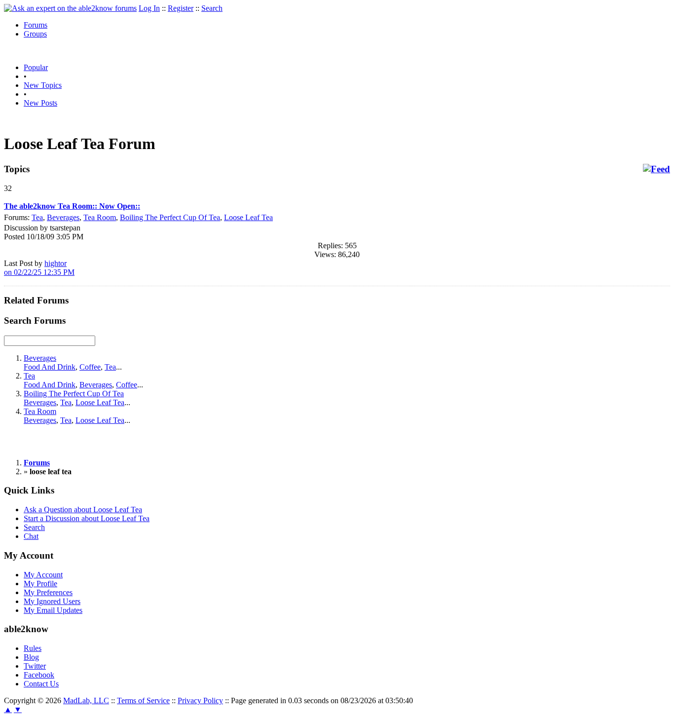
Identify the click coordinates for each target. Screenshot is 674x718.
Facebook (39, 675)
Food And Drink (49, 367)
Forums (35, 25)
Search (212, 8)
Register (180, 8)
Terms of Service (143, 700)
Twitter (35, 666)
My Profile (40, 583)
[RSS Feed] (656, 169)
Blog (31, 657)
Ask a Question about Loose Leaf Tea (83, 509)
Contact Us (41, 684)
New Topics (43, 85)
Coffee (90, 367)
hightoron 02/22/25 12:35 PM (39, 267)
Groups (35, 34)
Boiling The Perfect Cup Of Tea (170, 217)
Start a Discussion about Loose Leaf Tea (87, 518)
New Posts (40, 103)
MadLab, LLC (86, 700)
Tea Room (99, 217)
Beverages (63, 217)
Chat (31, 536)
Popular (36, 67)
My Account (43, 574)
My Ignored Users (52, 601)
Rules (32, 648)
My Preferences (48, 592)
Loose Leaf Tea (248, 217)
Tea (37, 217)
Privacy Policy (200, 700)
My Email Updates (53, 610)
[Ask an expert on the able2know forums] (70, 8)
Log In (149, 8)
